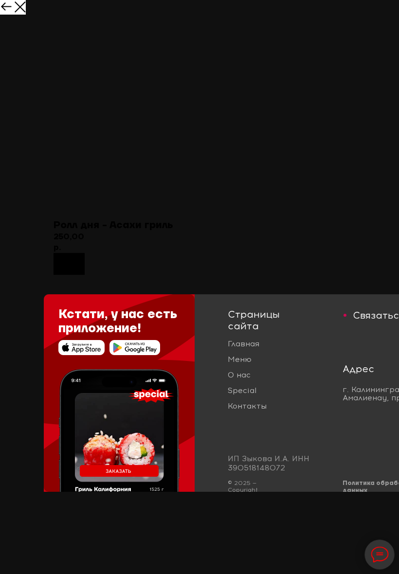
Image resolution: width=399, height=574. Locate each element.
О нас (239, 374)
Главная (243, 343)
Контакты (247, 406)
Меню (240, 359)
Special (242, 390)
